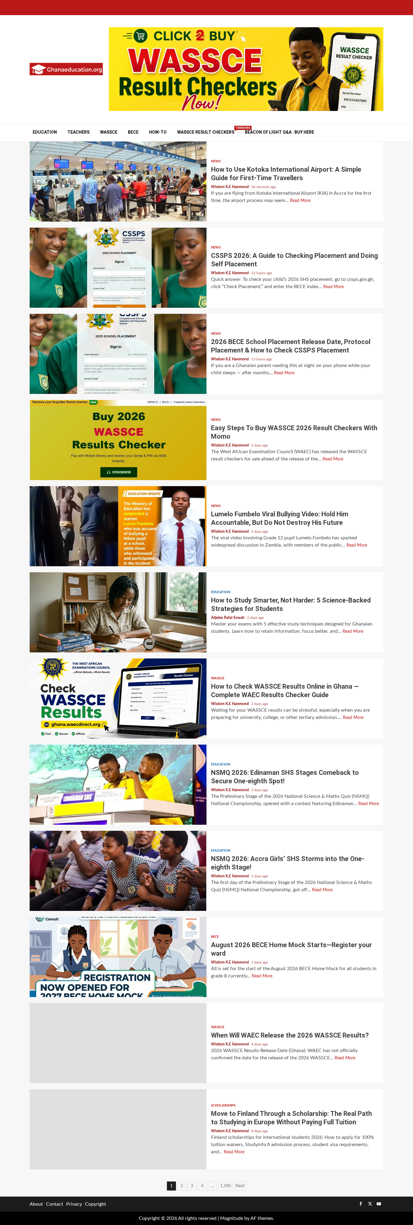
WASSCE (108, 132)
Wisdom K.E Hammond (230, 187)
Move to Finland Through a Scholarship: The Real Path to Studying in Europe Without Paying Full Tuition (118, 1129)
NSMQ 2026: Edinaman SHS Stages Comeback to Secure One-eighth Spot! (118, 785)
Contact (54, 1204)
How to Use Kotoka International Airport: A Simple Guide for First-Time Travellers (118, 181)
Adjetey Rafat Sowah (228, 617)
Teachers (78, 132)
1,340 (225, 1186)
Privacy (74, 1204)
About (36, 1204)
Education (45, 132)
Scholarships (223, 1105)
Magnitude (231, 1218)
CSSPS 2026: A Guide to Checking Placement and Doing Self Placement (118, 268)
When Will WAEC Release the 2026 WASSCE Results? (118, 1043)
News (216, 161)
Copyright (95, 1204)
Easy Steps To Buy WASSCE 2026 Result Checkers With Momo (118, 440)
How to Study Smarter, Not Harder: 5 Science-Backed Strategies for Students (118, 612)
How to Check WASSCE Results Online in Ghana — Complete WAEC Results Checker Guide (118, 698)
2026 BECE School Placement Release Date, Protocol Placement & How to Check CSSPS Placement (118, 354)
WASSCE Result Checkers (205, 132)
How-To (158, 132)
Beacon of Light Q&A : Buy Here (279, 132)
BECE (133, 132)
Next (240, 1186)
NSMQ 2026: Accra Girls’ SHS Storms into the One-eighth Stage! (118, 871)
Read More (300, 201)
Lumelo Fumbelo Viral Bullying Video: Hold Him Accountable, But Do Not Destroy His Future (118, 526)
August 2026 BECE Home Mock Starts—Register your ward (118, 957)
